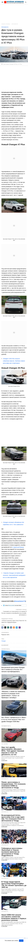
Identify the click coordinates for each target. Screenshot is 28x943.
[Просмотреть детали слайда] (15, 606)
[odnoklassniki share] (14, 627)
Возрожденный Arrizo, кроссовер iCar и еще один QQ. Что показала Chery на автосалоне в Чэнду (12, 818)
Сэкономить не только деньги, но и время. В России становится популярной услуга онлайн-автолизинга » (14, 613)
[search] (26, 2)
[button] (14, 205)
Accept (21, 940)
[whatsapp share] (8, 627)
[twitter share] (5, 627)
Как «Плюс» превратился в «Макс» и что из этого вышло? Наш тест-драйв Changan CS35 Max (13, 719)
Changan (3, 641)
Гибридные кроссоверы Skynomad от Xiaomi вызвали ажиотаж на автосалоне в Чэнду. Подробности (11, 851)
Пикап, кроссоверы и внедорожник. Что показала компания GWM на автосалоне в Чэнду (13, 785)
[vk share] (11, 627)
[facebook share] (2, 627)
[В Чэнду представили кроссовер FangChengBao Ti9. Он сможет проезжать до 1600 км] (14, 870)
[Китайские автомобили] (14, 2)
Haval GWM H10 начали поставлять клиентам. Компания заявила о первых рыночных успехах (13, 917)
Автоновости (4, 27)
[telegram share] (17, 627)
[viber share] (20, 627)
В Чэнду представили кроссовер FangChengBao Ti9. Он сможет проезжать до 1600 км (13, 884)
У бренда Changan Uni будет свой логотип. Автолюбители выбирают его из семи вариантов (14, 575)
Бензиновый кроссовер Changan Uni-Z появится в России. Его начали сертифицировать (13, 669)
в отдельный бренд (18, 547)
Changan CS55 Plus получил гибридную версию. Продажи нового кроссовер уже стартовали (14, 361)
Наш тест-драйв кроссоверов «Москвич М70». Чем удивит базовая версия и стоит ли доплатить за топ (12, 750)
